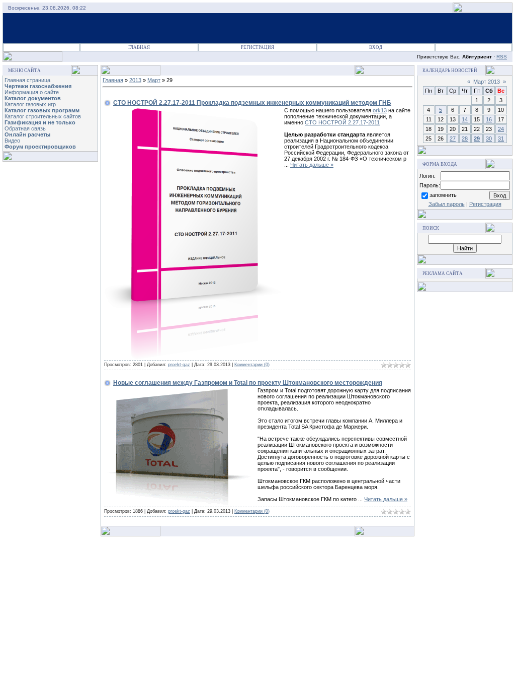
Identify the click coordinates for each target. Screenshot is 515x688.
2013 (135, 80)
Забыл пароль (446, 204)
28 (465, 138)
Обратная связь (25, 128)
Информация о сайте (32, 92)
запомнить (443, 195)
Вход (375, 47)
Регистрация (257, 47)
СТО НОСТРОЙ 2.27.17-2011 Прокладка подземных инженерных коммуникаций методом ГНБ (252, 102)
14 (465, 119)
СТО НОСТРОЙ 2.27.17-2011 (342, 122)
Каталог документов (33, 98)
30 (489, 138)
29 (477, 138)
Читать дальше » (311, 165)
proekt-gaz (179, 364)
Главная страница (27, 80)
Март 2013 (486, 82)
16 (489, 119)
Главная (139, 47)
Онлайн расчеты (27, 134)
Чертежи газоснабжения (38, 86)
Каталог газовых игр (30, 104)
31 (501, 138)
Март (153, 80)
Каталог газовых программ (42, 110)
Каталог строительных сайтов (43, 116)
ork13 (380, 110)
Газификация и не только (40, 122)
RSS (501, 56)
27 (453, 138)
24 (501, 129)
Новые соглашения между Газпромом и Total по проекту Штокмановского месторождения (247, 382)
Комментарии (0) (252, 364)
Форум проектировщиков (40, 147)
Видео (12, 140)
